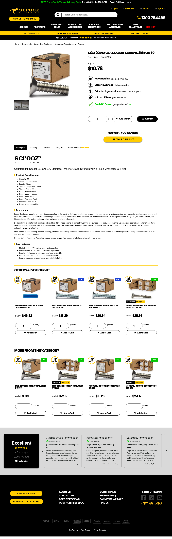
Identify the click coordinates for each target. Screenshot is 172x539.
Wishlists (146, 8)
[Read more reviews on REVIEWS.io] (21, 460)
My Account (129, 8)
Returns (46, 147)
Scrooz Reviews (74, 147)
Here (128, 2)
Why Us (59, 147)
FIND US (104, 503)
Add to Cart (32, 333)
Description (20, 147)
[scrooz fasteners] (23, 10)
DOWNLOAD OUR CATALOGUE (26, 501)
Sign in (115, 8)
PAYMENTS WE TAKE (111, 499)
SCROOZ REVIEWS (69, 499)
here (130, 104)
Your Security (100, 530)
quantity (36, 325)
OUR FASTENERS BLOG (71, 503)
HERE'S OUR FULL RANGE (123, 139)
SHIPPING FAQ (108, 495)
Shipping (33, 147)
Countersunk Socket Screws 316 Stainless (69, 44)
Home (17, 44)
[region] (104, 450)
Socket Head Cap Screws (43, 44)
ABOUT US (65, 492)
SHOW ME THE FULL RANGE (24, 19)
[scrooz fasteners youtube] (159, 497)
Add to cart (124, 119)
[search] (59, 15)
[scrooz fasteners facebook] (143, 497)
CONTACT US (66, 495)
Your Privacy (86, 530)
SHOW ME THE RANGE (26, 493)
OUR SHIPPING (108, 492)
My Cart (161, 8)
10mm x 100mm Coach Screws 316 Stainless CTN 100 (141, 307)
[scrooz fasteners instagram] (151, 497)
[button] (42, 451)
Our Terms (73, 530)
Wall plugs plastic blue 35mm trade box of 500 (29, 307)
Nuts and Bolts (27, 44)
